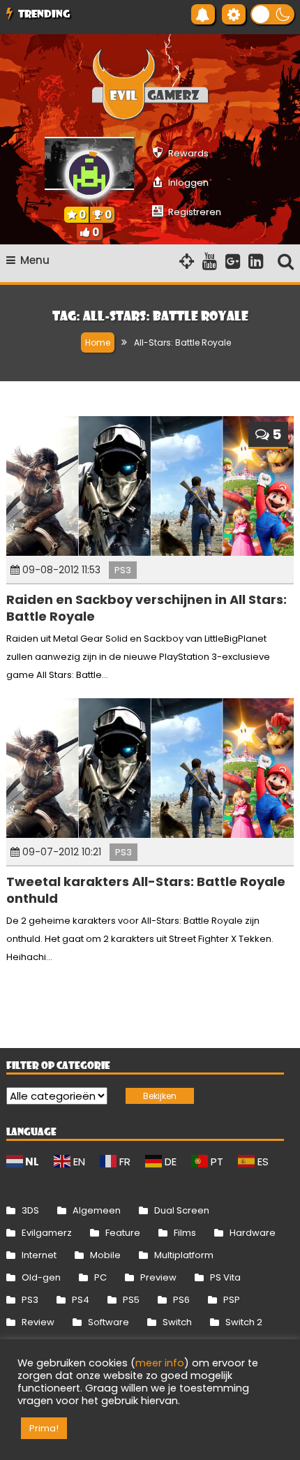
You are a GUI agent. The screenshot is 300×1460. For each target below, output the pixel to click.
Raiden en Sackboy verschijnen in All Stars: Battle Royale (146, 607)
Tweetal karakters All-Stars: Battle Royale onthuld (145, 889)
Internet (39, 1255)
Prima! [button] (44, 1428)
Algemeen (97, 1210)
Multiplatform (183, 1255)
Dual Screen (181, 1210)
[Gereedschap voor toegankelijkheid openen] (234, 14)
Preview (158, 1277)
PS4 (80, 1299)
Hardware (253, 1232)
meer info (159, 1363)
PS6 (181, 1299)
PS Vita (225, 1277)
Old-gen (41, 1277)
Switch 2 (243, 1322)
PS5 (131, 1299)
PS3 (122, 570)
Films (185, 1232)
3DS (30, 1210)
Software (108, 1322)
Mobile (105, 1255)
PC (100, 1277)
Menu (35, 260)
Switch (177, 1322)
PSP (231, 1299)
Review (38, 1322)
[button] (272, 14)
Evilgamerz (47, 1232)
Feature (122, 1232)
